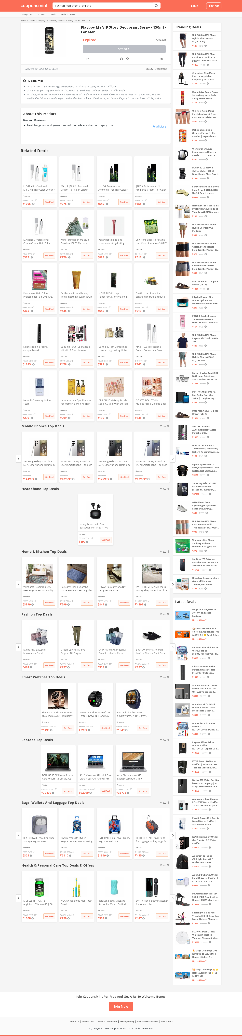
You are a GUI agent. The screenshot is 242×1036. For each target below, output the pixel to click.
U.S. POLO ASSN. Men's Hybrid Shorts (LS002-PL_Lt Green (204, 357)
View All (165, 426)
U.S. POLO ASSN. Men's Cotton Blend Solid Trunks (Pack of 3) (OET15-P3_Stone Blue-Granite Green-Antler (205, 524)
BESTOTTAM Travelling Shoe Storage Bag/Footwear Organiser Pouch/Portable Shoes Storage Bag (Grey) (38, 840)
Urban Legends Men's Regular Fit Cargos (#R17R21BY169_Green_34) (75, 651)
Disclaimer (167, 1021)
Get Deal (124, 49)
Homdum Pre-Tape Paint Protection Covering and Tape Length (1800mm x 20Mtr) (205, 209)
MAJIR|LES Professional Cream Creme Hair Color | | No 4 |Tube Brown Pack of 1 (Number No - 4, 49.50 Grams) (151, 348)
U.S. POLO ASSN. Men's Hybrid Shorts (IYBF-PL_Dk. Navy (204, 38)
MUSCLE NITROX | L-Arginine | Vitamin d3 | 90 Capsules (38, 902)
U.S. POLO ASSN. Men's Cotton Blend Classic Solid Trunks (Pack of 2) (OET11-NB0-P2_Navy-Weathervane (204, 266)
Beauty (149, 68)
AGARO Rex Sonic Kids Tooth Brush (76, 902)
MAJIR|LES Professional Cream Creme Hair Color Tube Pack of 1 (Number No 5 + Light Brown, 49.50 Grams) (38, 241)
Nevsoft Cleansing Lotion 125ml (37, 402)
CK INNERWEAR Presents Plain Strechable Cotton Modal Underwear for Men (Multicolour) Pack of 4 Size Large (113, 651)
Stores (41, 14)
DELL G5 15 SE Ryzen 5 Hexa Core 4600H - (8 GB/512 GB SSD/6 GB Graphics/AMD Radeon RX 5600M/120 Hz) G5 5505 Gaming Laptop (57, 777)
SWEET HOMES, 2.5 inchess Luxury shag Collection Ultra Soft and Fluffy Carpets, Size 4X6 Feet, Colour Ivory (151, 589)
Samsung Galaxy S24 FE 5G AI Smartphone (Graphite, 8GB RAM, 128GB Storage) (204, 486)
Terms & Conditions (106, 1021)
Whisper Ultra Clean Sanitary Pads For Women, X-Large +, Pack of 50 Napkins (205, 543)
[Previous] (18, 459)
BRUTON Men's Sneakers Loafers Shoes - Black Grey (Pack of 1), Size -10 (150, 651)
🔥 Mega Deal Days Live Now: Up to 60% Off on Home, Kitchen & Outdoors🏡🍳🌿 (204, 954)
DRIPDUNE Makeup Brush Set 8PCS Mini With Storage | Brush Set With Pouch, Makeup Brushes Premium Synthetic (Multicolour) (113, 402)
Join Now (121, 1006)
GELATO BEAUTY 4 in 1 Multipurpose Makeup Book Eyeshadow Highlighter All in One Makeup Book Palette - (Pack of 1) (151, 402)
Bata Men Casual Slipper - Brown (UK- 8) (205, 283)
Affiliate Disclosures (147, 1021)
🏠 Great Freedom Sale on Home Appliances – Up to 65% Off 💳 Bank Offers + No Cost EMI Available (205, 632)
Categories (27, 14)
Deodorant (161, 68)
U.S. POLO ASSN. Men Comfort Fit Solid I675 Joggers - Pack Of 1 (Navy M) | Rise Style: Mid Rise (205, 57)
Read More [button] (159, 126)
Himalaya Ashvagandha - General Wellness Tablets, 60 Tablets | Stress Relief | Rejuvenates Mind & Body (205, 581)
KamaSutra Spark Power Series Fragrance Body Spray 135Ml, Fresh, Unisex (205, 95)
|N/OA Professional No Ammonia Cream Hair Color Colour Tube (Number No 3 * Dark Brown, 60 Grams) (152, 188)
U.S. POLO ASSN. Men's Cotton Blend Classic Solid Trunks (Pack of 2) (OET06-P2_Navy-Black (204, 247)
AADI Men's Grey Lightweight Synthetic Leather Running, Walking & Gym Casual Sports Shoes (204, 505)
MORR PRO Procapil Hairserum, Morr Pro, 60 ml (113, 295)
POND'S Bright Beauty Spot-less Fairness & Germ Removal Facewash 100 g (205, 319)
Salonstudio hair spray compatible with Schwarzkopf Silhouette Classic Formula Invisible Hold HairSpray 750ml (37, 348)
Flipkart (45, 785)
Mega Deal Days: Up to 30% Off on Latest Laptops (204, 613)
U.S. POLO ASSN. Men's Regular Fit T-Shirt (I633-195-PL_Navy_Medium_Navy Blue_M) (205, 338)
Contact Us (88, 1021)
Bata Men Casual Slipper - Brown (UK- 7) (205, 412)
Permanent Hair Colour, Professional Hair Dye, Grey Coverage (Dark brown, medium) (38, 295)
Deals (53, 14)
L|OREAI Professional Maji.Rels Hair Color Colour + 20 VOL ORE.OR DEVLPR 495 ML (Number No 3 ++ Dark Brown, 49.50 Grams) (39, 188)
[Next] (172, 459)
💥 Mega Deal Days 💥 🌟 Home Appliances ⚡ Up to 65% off (205, 972)
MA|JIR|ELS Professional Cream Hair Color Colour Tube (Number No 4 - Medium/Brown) (74, 188)
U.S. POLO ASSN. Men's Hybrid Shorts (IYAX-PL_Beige (204, 227)
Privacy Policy (127, 1021)
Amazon (26, 471)
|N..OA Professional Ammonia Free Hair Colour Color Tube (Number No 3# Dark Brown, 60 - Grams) (113, 188)
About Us (74, 1021)
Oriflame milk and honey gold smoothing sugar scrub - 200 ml (76, 295)
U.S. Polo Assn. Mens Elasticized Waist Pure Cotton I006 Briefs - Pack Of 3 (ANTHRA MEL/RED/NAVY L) (205, 114)
